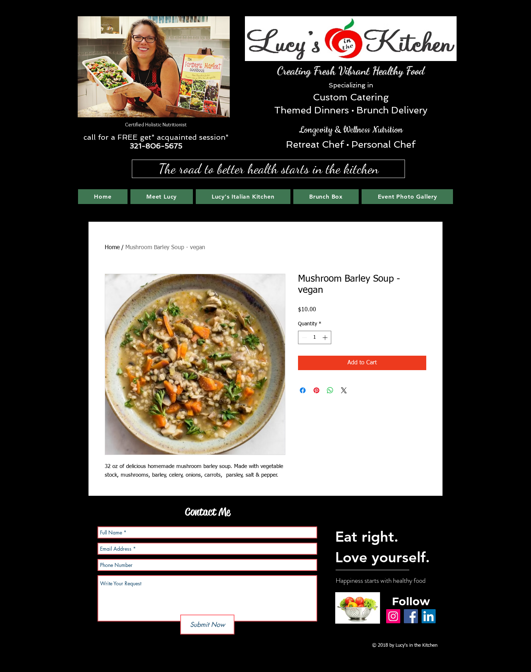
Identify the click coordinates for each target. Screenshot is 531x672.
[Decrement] (303, 337)
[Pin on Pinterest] (316, 390)
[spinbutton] (314, 337)
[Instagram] (393, 616)
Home (112, 248)
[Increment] (325, 337)
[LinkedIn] (429, 616)
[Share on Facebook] (302, 390)
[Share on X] (344, 390)
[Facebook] (411, 616)
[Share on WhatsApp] (330, 390)
